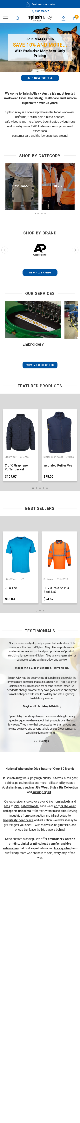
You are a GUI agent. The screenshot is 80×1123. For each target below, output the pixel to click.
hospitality (10, 820)
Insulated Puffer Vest (58, 465)
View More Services (40, 365)
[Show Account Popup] (64, 18)
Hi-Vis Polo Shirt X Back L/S (56, 590)
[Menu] (5, 18)
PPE (17, 806)
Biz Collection (68, 787)
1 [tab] (35, 213)
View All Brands (40, 272)
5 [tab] (47, 488)
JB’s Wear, (42, 787)
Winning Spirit (41, 792)
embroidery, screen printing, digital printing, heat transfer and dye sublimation (39, 843)
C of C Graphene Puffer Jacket (16, 467)
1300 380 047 (42, 11)
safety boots (29, 806)
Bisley (54, 787)
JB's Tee (11, 588)
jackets (65, 801)
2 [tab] (38, 213)
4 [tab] (45, 213)
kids (63, 811)
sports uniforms (19, 811)
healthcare (25, 820)
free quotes (62, 848)
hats (7, 806)
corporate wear (65, 806)
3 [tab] (42, 213)
